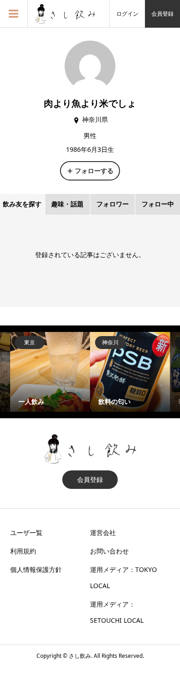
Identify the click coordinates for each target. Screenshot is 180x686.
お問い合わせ (109, 551)
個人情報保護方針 (36, 569)
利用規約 (23, 551)
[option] (50, 372)
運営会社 (103, 532)
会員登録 (162, 14)
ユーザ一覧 (26, 532)
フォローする (94, 170)
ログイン (127, 14)
